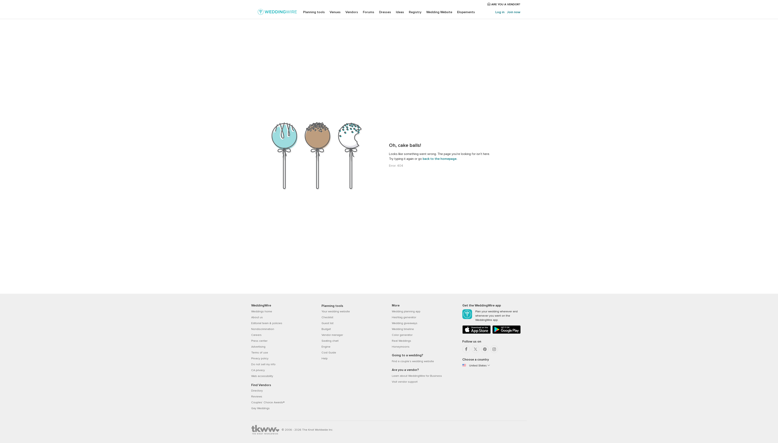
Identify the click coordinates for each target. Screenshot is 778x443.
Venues (335, 12)
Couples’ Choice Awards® (267, 402)
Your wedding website (336, 311)
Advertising (258, 346)
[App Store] (476, 333)
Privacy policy (259, 358)
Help (325, 358)
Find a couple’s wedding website (413, 361)
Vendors (351, 12)
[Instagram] (494, 349)
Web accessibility (262, 376)
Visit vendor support (405, 381)
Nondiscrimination (262, 329)
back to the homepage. (440, 159)
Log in (499, 12)
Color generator (402, 335)
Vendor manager (332, 335)
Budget (326, 329)
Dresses (385, 12)
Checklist (327, 317)
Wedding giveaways (404, 323)
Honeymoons (400, 346)
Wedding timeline (403, 329)
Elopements (466, 12)
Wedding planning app (406, 311)
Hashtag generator (404, 317)
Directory (257, 390)
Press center (259, 341)
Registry (415, 12)
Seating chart (330, 341)
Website (439, 12)
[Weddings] (277, 12)
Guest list (327, 323)
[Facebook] (466, 349)
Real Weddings (401, 341)
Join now (513, 12)
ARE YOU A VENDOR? (505, 4)
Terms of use (259, 352)
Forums (368, 12)
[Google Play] (506, 333)
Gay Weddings (260, 408)
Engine (326, 346)
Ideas (400, 12)
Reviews (256, 396)
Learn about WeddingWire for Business (417, 376)
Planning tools (314, 12)
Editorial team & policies (266, 323)
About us (257, 317)
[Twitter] (475, 349)
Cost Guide (329, 352)
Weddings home (261, 311)
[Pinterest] (485, 349)
